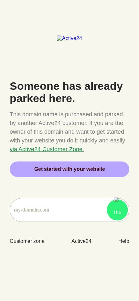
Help (123, 241)
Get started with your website (69, 169)
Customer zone (27, 241)
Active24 (81, 241)
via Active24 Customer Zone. (47, 149)
